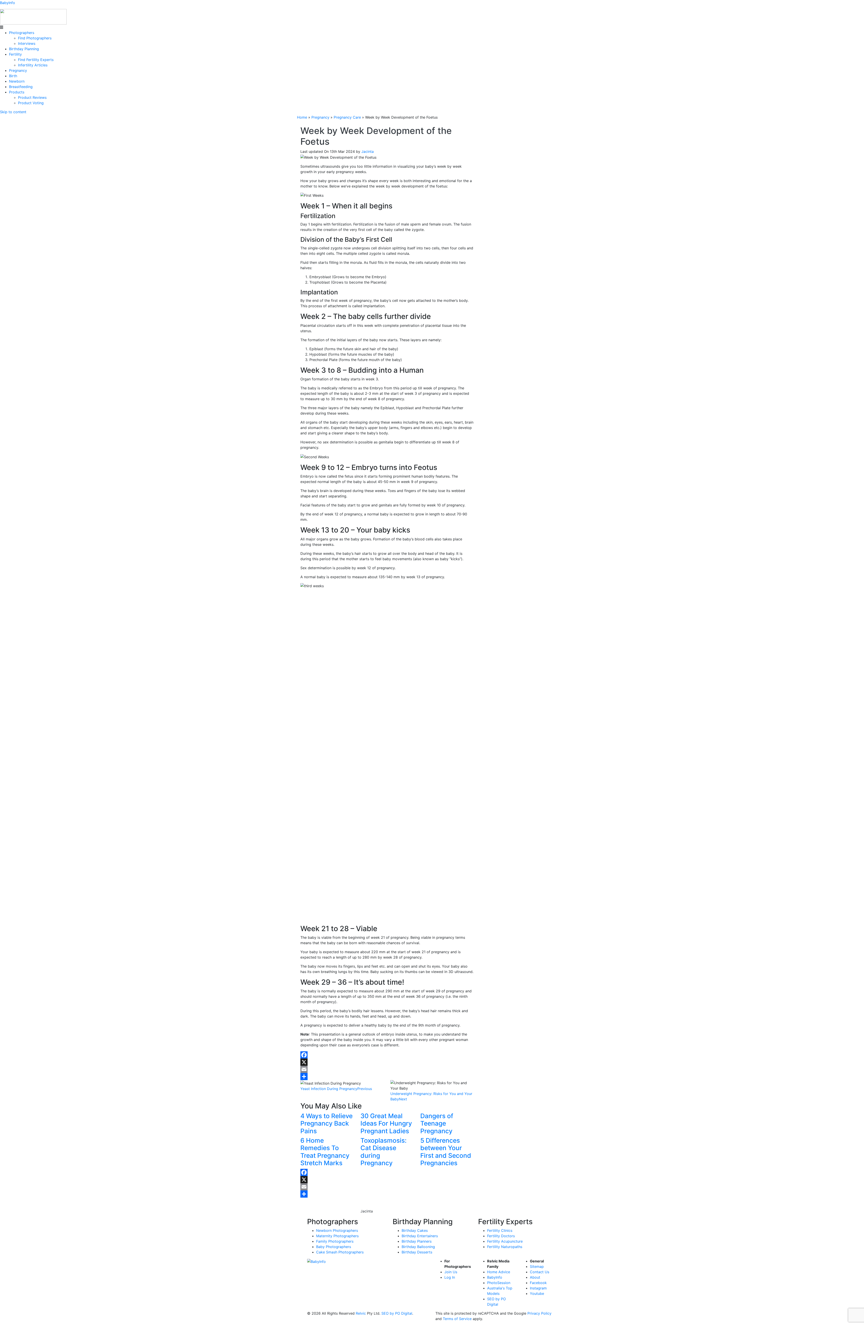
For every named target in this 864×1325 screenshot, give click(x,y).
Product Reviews (32, 97)
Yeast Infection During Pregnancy (328, 1088)
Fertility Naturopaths (504, 1246)
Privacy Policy (539, 1313)
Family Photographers (334, 1241)
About (535, 1277)
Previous (364, 1088)
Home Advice (498, 1272)
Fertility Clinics (499, 1230)
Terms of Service (457, 1318)
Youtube (537, 1293)
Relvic (361, 1313)
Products (16, 92)
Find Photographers (35, 38)
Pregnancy (18, 70)
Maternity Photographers (337, 1236)
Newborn (17, 81)
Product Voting (31, 103)
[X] (387, 1062)
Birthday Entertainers (420, 1236)
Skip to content (13, 112)
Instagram (538, 1288)
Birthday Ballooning (418, 1246)
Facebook (538, 1282)
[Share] (387, 1076)
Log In (449, 1277)
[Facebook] (387, 1055)
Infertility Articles (32, 65)
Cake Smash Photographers (340, 1252)
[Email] (387, 1069)
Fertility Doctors (501, 1236)
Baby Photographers (333, 1246)
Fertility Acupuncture (505, 1241)
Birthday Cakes (415, 1230)
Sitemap (537, 1266)
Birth (13, 76)
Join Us (450, 1272)
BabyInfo (7, 2)
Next (403, 1099)
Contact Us (539, 1272)
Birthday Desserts (417, 1252)
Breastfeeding (21, 86)
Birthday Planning (24, 49)
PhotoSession (498, 1282)
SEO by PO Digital (396, 1313)
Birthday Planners (417, 1241)
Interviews (26, 43)
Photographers (21, 32)
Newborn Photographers (337, 1230)
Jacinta (367, 151)
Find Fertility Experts (36, 59)
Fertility (15, 54)
